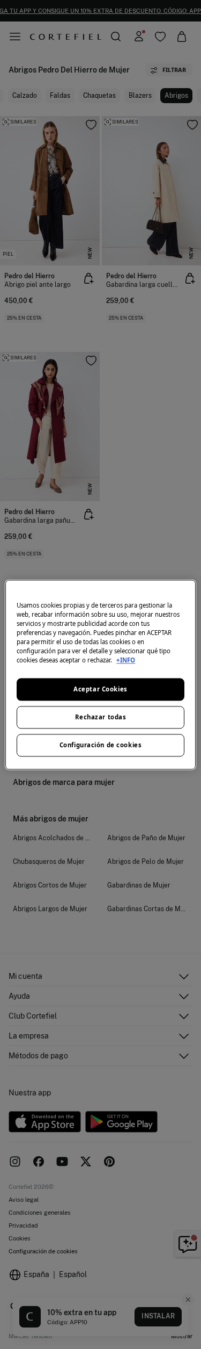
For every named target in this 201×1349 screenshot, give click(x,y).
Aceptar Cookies (100, 689)
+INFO (125, 660)
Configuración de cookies (100, 745)
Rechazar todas (100, 717)
